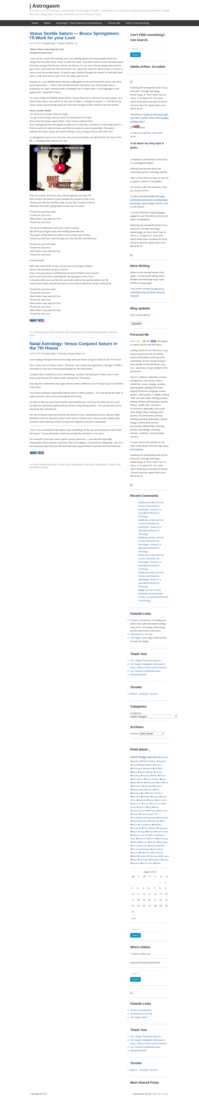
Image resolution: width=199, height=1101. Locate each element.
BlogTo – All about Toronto (143, 693)
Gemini (135, 814)
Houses (71, 353)
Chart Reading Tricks (149, 814)
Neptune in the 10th (140, 835)
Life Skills (158, 768)
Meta (165, 445)
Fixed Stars (163, 842)
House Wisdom (152, 779)
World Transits (162, 831)
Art (143, 793)
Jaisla (163, 779)
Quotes (135, 761)
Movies (150, 831)
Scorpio (155, 796)
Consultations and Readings (143, 817)
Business (136, 793)
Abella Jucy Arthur (147, 502)
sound (160, 114)
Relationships (35, 467)
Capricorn (136, 803)
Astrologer (143, 859)
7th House (112, 464)
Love (118, 464)
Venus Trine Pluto (57, 332)
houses (165, 859)
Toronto (158, 765)
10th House (153, 856)
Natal (134, 856)
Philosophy (151, 782)
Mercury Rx (162, 800)
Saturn (143, 772)
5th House (152, 810)
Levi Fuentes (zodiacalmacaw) (145, 670)
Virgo (150, 772)
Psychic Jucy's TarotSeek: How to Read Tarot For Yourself (147, 292)
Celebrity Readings (140, 821)
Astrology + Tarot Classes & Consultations (79, 22)
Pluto (166, 782)
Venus (162, 775)
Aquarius (136, 863)
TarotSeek (136, 828)
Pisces (146, 828)
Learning (146, 775)
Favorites (136, 796)
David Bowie (158, 852)
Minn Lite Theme (160, 1093)
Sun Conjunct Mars (139, 845)
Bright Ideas (145, 852)
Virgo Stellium (157, 849)
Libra (157, 789)
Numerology (162, 838)
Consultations (145, 824)
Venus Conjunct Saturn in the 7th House (80, 332)
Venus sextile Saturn (42, 332)
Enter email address (140, 314)
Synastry (158, 786)
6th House (163, 810)
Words (153, 835)
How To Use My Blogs (137, 22)
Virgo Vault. (146, 282)
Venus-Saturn (147, 863)
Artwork (148, 768)
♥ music (137, 127)
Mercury (143, 842)
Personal (163, 757)
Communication (138, 810)
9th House (165, 856)
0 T (76, 43)
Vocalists (142, 856)
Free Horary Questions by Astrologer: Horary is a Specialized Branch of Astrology (151, 509)
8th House (136, 786)
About (47, 22)
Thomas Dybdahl (157, 845)
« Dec (133, 918)
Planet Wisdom (149, 761)
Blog (150, 807)
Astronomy (142, 838)
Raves (134, 859)
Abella (153, 757)
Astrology (70, 43)
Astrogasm (155, 859)
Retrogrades (163, 817)
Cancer (135, 852)
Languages (163, 828)
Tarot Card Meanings (141, 849)
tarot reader (148, 203)
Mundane (157, 824)
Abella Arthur (49, 43)
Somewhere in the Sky (141, 634)
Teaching (136, 775)
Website (138, 449)
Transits (158, 772)
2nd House (156, 803)
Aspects (162, 761)
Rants (156, 807)
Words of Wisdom (155, 793)
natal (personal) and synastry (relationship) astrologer (149, 200)
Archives (134, 733)
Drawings (148, 786)
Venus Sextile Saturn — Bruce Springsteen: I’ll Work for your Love (75, 35)
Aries (155, 775)
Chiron (152, 838)
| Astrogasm (45, 6)
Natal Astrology (101, 464)
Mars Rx (153, 842)
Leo (159, 782)
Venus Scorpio (101, 332)
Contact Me (114, 22)
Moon (134, 824)
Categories (135, 712)
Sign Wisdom (146, 765)
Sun (163, 821)
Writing (135, 842)
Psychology (154, 821)
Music (134, 772)
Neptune (142, 800)
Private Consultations (141, 620)
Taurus (146, 803)
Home (35, 22)
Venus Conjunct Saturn (74, 464)
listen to (148, 114)
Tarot (134, 764)
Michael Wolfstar (138, 674)
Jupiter (158, 863)
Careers (141, 807)
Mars (134, 779)
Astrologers (137, 768)
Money (151, 800)
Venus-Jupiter (89, 464)
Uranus (149, 789)
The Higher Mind (138, 637)
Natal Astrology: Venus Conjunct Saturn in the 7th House (73, 345)
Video (153, 828)
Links (141, 782)
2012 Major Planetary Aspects (145, 660)
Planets (62, 43)
